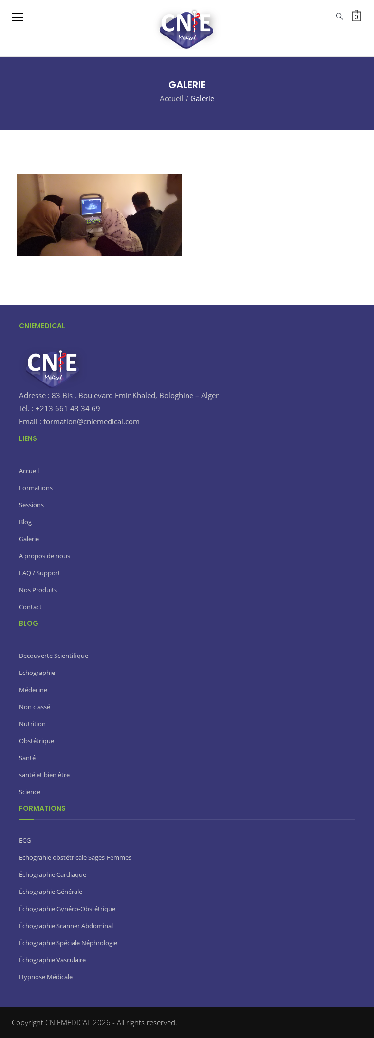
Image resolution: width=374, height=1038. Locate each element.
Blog (25, 521)
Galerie (29, 538)
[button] (356, 15)
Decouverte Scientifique (53, 655)
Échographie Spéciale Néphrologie (68, 942)
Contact (30, 606)
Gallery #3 (219, 164)
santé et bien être (44, 774)
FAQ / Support (39, 572)
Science (29, 791)
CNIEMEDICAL (69, 1022)
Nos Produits (38, 589)
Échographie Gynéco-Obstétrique (67, 908)
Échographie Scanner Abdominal (66, 925)
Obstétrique (36, 740)
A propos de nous (44, 555)
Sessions (31, 504)
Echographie (37, 672)
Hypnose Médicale (46, 976)
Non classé (34, 706)
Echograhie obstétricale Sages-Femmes (75, 857)
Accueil (172, 98)
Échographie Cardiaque (52, 874)
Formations (36, 487)
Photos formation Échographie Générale (83, 242)
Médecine (33, 689)
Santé (27, 757)
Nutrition (32, 723)
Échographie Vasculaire (52, 959)
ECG (25, 840)
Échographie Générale (50, 891)
